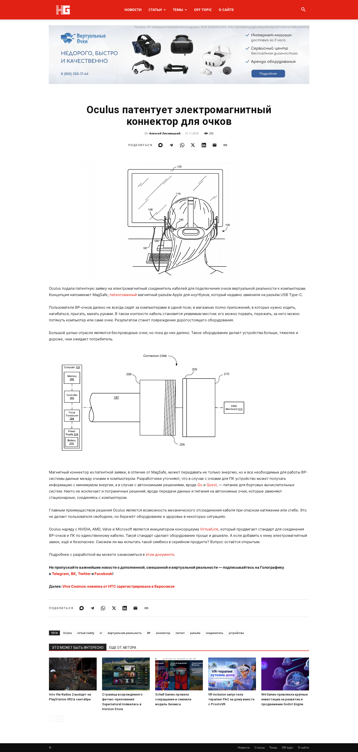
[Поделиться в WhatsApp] (182, 145)
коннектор (163, 633)
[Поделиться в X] (193, 145)
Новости (133, 9)
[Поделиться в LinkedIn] (203, 145)
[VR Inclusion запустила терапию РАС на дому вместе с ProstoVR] (232, 674)
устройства (236, 633)
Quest (212, 485)
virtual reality (85, 633)
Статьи (155, 9)
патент (180, 633)
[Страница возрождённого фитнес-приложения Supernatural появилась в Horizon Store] (126, 674)
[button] (303, 10)
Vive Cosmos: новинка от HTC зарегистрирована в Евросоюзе (118, 586)
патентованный (123, 294)
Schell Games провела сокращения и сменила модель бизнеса (173, 699)
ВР (149, 633)
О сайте (226, 9)
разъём (195, 633)
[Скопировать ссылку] (225, 145)
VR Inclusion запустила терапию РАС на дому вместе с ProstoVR (231, 699)
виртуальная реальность (125, 633)
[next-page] (60, 719)
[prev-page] (52, 719)
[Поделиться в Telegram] (171, 145)
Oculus (67, 633)
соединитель (214, 633)
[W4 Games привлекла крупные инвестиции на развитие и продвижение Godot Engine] (285, 674)
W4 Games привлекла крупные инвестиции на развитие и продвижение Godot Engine (284, 699)
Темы (178, 9)
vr (101, 633)
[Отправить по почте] (214, 145)
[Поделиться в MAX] (160, 145)
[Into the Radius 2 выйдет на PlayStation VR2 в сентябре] (73, 674)
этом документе (160, 554)
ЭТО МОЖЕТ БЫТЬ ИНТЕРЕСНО (78, 648)
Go (200, 485)
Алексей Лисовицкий (164, 133)
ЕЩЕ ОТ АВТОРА (122, 648)
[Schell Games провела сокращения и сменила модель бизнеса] (179, 674)
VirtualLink (209, 529)
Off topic (203, 9)
